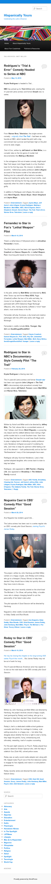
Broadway (42, 480)
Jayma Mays (33, 203)
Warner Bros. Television (13, 212)
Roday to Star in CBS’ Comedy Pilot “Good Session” (18, 642)
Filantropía (8, 826)
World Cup (8, 862)
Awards (7, 812)
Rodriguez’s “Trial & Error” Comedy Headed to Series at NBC (19, 70)
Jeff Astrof (25, 482)
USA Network (19, 784)
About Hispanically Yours (21, 43)
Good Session (29, 622)
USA (11, 784)
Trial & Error (40, 210)
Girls (24, 336)
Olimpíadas (8, 845)
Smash (14, 210)
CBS (21, 622)
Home (6, 43)
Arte (5, 809)
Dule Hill (36, 779)
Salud (6, 853)
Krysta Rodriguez (26, 205)
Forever (17, 482)
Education (8, 817)
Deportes (7, 814)
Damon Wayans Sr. (11, 336)
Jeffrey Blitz (33, 482)
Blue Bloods (14, 622)
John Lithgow (14, 205)
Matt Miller (15, 207)
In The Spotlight (10, 831)
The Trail (32, 210)
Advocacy (8, 806)
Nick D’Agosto (29, 207)
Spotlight (7, 856)
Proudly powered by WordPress (25, 879)
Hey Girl (30, 336)
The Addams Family (19, 487)
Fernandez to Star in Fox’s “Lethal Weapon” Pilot (19, 227)
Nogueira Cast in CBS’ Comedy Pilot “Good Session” (18, 504)
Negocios (8, 842)
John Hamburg (9, 624)
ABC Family (33, 480)
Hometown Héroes (11, 828)
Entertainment (16, 203)
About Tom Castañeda (12, 48)
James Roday (40, 622)
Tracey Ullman (14, 627)
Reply (15, 489)
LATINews (8, 834)
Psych (26, 624)
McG (34, 339)
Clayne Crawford (35, 334)
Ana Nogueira (34, 620)
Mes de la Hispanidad (12, 839)
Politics (7, 848)
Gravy (13, 781)
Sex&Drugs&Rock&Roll (13, 341)
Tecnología (8, 859)
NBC (22, 207)
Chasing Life (8, 482)
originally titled (21, 136)
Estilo (6, 823)
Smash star (40, 379)
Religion (7, 851)
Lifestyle (7, 837)
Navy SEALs (41, 339)
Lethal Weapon (18, 339)
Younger (25, 341)
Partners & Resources (32, 48)
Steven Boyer (23, 210)
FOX (20, 336)
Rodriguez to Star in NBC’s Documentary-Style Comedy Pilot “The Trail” (20, 358)
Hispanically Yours (18, 15)
